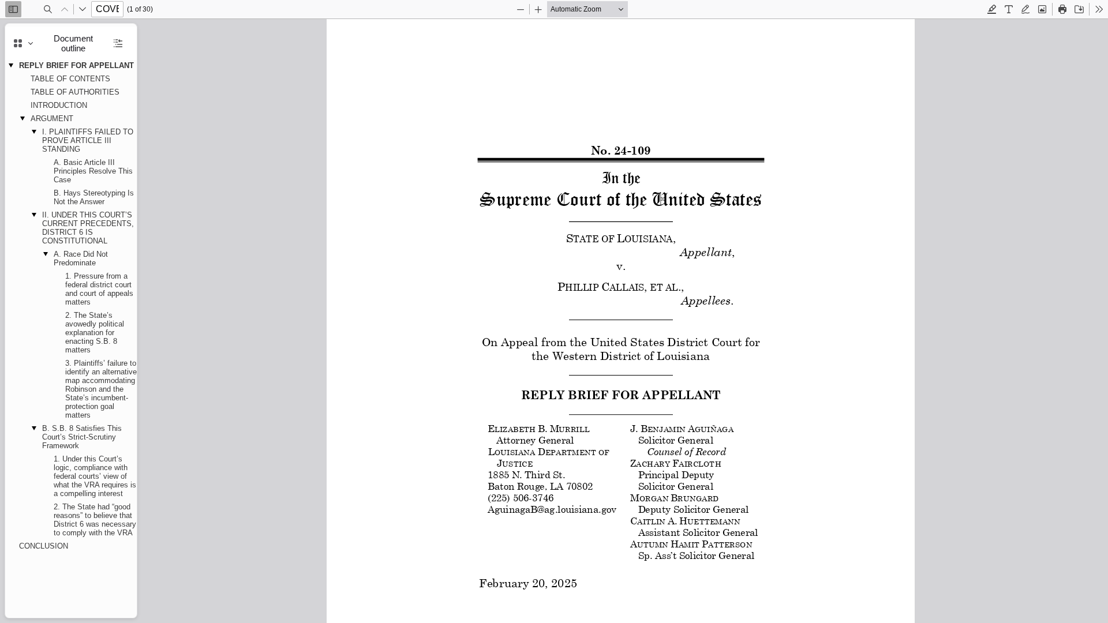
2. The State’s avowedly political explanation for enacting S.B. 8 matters (94, 332)
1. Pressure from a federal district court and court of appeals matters (99, 289)
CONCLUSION (43, 546)
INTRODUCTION (59, 105)
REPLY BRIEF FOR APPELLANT (76, 65)
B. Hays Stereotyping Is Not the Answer (94, 197)
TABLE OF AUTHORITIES (75, 92)
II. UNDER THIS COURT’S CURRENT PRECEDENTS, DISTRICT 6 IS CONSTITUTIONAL (88, 228)
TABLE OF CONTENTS (70, 78)
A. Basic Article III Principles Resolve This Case (93, 171)
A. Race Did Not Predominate (81, 258)
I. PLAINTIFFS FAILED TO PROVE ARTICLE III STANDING (87, 140)
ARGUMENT (52, 118)
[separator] (140, 321)
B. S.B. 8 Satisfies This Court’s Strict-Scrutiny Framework (82, 437)
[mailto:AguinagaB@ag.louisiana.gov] (551, 508)
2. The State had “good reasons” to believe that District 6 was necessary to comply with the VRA (95, 519)
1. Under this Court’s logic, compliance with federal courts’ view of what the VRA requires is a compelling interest (95, 476)
